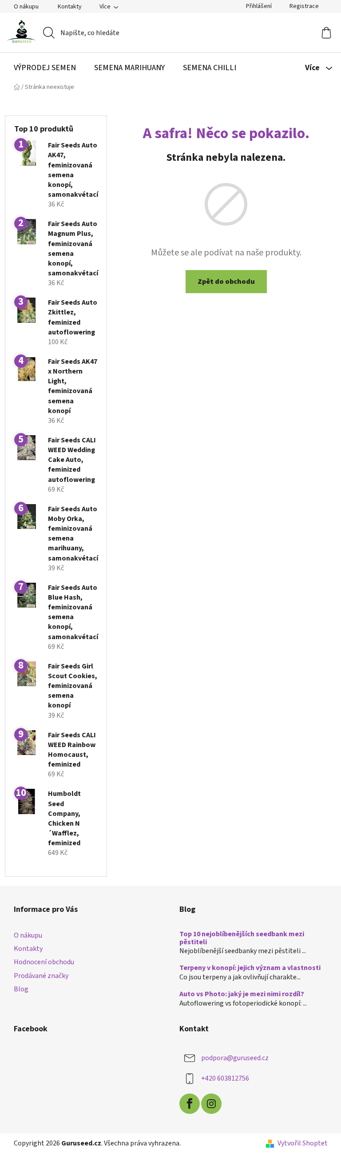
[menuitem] (45, 68)
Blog (21, 989)
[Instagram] (211, 1103)
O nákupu (26, 6)
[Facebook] (189, 1103)
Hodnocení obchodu (44, 962)
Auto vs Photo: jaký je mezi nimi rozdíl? (241, 994)
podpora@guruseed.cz (235, 1058)
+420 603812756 (225, 1078)
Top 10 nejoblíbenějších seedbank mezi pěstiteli (241, 938)
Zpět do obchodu (226, 281)
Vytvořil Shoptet (303, 1143)
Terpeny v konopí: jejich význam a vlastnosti (250, 968)
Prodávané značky (41, 976)
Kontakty (70, 6)
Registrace (304, 6)
